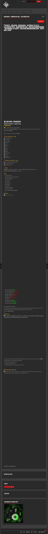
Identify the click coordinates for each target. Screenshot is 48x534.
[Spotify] (11, 487)
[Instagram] (30, 1)
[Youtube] (13, 487)
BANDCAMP (28, 532)
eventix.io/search (10, 311)
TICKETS (41, 21)
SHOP (24, 532)
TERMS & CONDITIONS (41, 532)
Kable (10, 130)
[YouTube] (32, 1)
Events (12, 466)
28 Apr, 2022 (7, 466)
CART (32, 532)
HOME (21, 532)
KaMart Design (13, 369)
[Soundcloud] (34, 1)
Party (15, 466)
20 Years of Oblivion (14, 129)
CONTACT (35, 532)
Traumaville (15, 190)
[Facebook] (28, 1)
